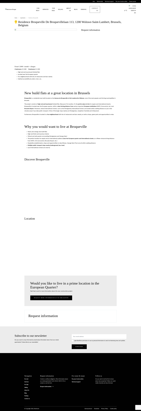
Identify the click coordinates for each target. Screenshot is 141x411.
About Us (68, 9)
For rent (37, 9)
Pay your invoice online (121, 1)
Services (45, 9)
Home (16, 17)
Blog (76, 9)
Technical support (109, 1)
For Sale (53, 9)
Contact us (95, 9)
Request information (45, 386)
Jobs (94, 1)
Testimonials (100, 1)
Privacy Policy (104, 408)
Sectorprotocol (88, 408)
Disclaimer (96, 408)
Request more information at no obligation (51, 297)
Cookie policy (113, 408)
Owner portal (132, 1)
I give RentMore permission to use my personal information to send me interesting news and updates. (99, 340)
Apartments (22, 17)
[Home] (10, 9)
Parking (83, 9)
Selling (60, 9)
